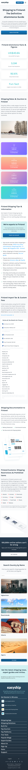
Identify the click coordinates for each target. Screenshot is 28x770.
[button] (25, 2)
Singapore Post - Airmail (17, 248)
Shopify (22, 260)
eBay (16, 260)
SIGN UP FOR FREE (14, 32)
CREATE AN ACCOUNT (14, 235)
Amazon (12, 260)
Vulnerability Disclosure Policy (14, 765)
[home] (4, 2)
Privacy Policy (17, 764)
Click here (4, 312)
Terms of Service (10, 764)
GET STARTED (14, 554)
